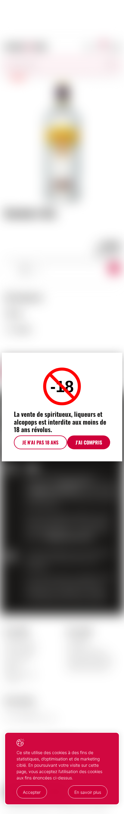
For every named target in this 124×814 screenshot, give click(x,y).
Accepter (32, 792)
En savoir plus (87, 792)
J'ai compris (89, 442)
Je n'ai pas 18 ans (40, 442)
